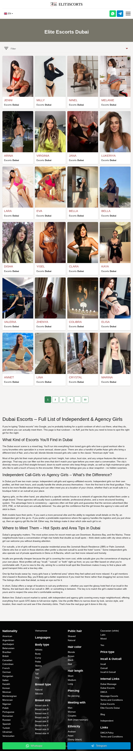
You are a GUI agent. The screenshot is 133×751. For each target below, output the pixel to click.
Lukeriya (108, 155)
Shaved (72, 636)
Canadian (7, 660)
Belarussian (8, 648)
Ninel (73, 100)
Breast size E (41, 721)
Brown (71, 656)
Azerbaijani (8, 644)
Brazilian (6, 652)
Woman (72, 711)
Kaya (105, 266)
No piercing (73, 696)
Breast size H (42, 733)
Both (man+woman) (78, 719)
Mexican (6, 692)
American (7, 636)
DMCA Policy (107, 732)
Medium (72, 680)
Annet (9, 377)
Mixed (103, 638)
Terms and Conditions (111, 700)
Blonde (71, 652)
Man (70, 707)
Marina (107, 377)
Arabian (72, 731)
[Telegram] (120, 13)
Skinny (38, 665)
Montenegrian (9, 696)
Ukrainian (7, 732)
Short (70, 676)
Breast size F (41, 725)
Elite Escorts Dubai (110, 708)
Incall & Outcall (108, 672)
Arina (8, 155)
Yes (102, 645)
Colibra (75, 322)
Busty (38, 653)
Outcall (104, 668)
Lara (8, 211)
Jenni (8, 100)
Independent (106, 720)
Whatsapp (36, 745)
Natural (38, 689)
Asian (70, 735)
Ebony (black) (75, 739)
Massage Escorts (109, 696)
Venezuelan (8, 736)
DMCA (103, 692)
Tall (36, 673)
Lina (39, 377)
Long (70, 684)
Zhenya (42, 322)
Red (70, 664)
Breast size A (41, 705)
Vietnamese (41, 630)
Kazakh (6, 684)
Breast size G (42, 729)
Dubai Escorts (107, 688)
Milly (40, 100)
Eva (39, 211)
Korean (6, 688)
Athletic (38, 649)
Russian (6, 720)
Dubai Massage (108, 684)
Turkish (6, 728)
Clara (74, 266)
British (5, 656)
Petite (38, 661)
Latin (102, 634)
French (6, 668)
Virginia (42, 155)
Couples (72, 715)
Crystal (75, 377)
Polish (5, 708)
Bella (73, 211)
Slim (37, 669)
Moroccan (7, 700)
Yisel (40, 266)
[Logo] (66, 4)
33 (85, 399)
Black (70, 660)
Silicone (39, 693)
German (6, 672)
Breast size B (41, 709)
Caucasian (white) (109, 630)
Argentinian (8, 640)
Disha (8, 266)
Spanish (6, 724)
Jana (72, 155)
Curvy (38, 657)
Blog (102, 714)
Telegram (101, 745)
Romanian (7, 716)
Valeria (10, 322)
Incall (103, 664)
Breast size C (42, 713)
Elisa (105, 322)
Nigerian (6, 704)
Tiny (37, 677)
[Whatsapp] (112, 13)
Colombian (7, 664)
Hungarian (7, 676)
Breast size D (42, 717)
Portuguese (8, 712)
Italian (5, 680)
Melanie (107, 100)
